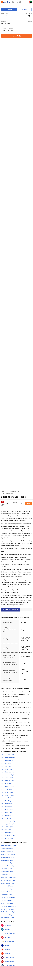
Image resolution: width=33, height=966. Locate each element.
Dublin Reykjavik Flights (7, 824)
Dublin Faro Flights (6, 766)
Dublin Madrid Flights (7, 801)
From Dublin (4, 13)
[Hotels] (17, 2)
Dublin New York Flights (7, 754)
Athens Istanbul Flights (7, 863)
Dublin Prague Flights (7, 783)
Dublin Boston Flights (7, 826)
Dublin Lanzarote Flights (7, 775)
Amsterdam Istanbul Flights (8, 866)
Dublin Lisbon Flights (6, 789)
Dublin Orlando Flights (7, 777)
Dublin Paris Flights (6, 763)
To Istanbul (28, 13)
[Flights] (13, 2)
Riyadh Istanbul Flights (7, 860)
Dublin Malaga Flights (7, 760)
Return (30, 21)
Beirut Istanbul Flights (7, 851)
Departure (4, 21)
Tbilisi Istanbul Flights (7, 871)
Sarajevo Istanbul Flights (8, 880)
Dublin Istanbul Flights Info (10, 609)
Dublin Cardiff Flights (6, 818)
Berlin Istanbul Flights (7, 886)
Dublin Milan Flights (6, 812)
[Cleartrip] (5, 2)
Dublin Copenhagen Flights (8, 821)
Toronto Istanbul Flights (7, 903)
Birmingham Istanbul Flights (8, 854)
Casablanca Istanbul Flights (8, 906)
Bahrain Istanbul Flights (7, 915)
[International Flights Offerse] (20, 2)
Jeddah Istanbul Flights (7, 857)
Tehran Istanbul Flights (7, 889)
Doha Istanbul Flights (6, 894)
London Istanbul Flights (7, 917)
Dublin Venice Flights (7, 838)
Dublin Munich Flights (7, 832)
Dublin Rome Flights (6, 769)
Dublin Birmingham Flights (8, 786)
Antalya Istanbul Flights (7, 909)
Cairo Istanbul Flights (6, 874)
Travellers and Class (7, 28)
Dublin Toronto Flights (7, 792)
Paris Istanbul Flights (6, 868)
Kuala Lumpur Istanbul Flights (9, 877)
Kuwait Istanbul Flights (7, 891)
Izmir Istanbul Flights (6, 900)
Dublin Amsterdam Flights (8, 757)
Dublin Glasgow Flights (7, 795)
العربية (26, 2)
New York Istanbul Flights (8, 897)
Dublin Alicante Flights (7, 815)
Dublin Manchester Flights (8, 772)
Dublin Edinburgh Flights (8, 780)
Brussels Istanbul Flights (7, 883)
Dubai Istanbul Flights (7, 848)
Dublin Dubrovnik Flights (8, 835)
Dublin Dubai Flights (6, 798)
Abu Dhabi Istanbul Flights (8, 912)
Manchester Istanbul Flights (8, 845)
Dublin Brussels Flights (7, 809)
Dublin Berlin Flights (6, 806)
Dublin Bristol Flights (6, 803)
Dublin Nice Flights (6, 829)
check (28, 503)
